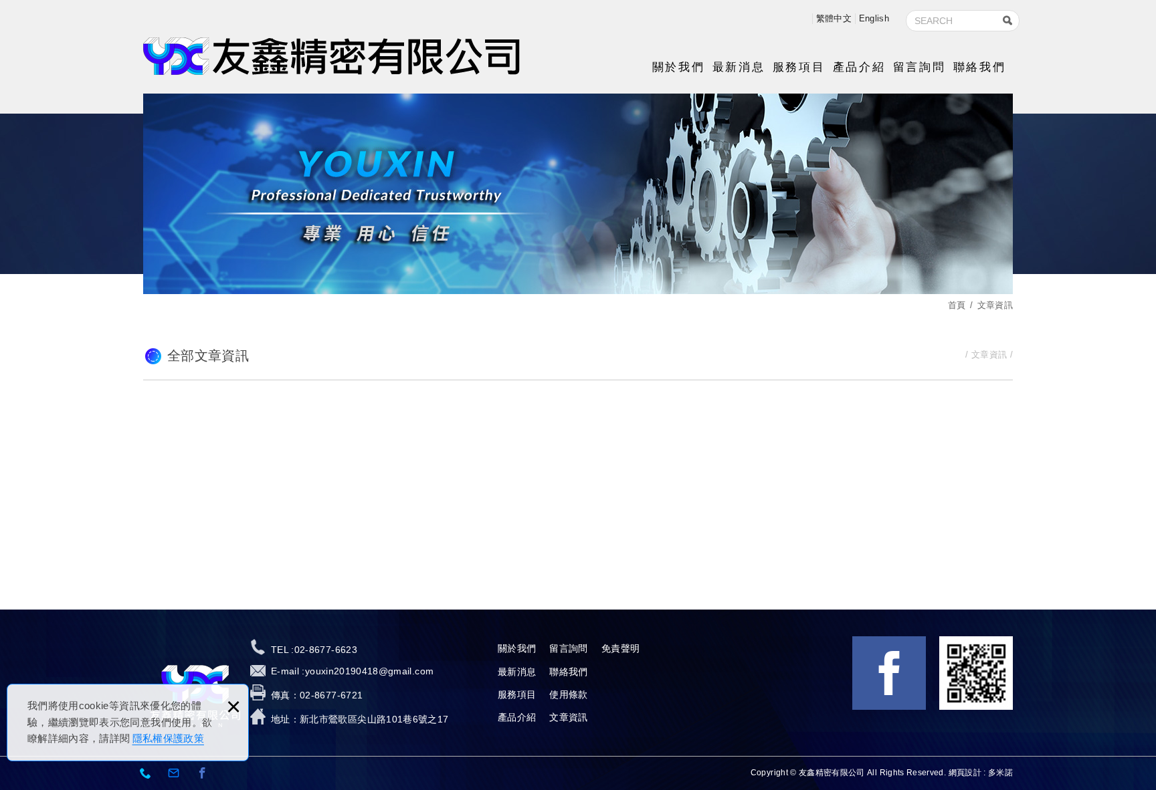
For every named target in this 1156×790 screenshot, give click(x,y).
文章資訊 (568, 717)
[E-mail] (174, 774)
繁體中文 (834, 18)
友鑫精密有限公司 (331, 56)
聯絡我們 (979, 67)
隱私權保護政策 (168, 738)
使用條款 (568, 694)
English (874, 18)
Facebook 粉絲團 (889, 673)
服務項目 (799, 67)
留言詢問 (919, 67)
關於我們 (678, 67)
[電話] (146, 774)
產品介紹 (859, 67)
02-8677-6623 (325, 649)
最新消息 (738, 67)
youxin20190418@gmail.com (369, 671)
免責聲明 (620, 648)
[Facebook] (203, 774)
